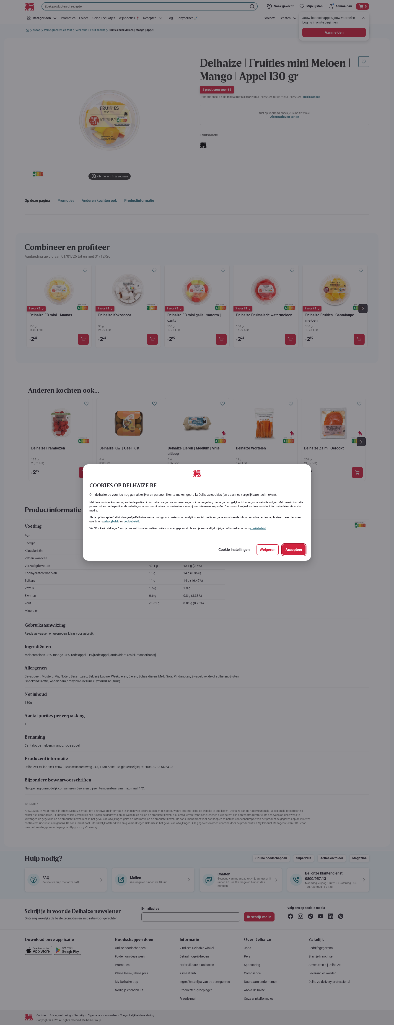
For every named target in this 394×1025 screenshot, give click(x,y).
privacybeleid (111, 521)
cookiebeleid (131, 521)
